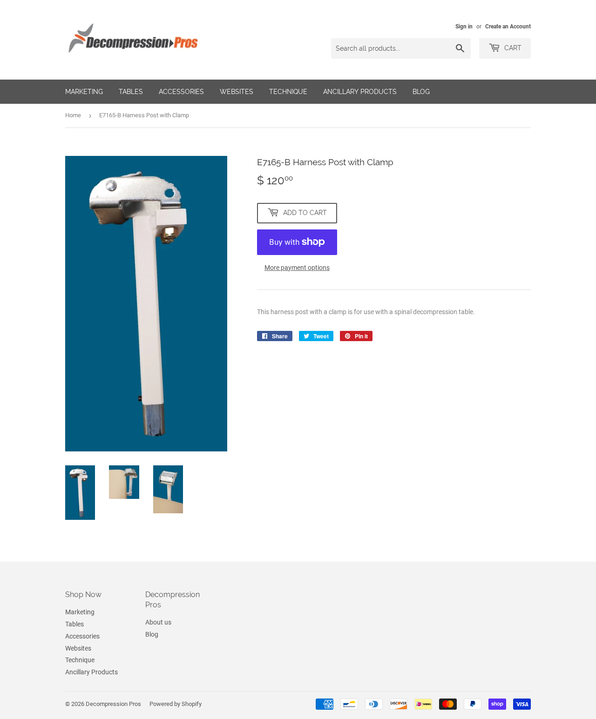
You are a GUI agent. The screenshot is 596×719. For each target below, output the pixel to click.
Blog (421, 91)
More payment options (297, 267)
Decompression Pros (113, 703)
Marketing (84, 91)
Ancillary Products (360, 91)
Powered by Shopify (175, 703)
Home (73, 115)
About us (158, 622)
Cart (512, 48)
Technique (288, 91)
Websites (236, 91)
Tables (131, 91)
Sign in (464, 26)
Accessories (181, 91)
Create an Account (508, 26)
